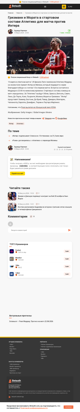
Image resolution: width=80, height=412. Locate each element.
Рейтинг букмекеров (47, 344)
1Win (11, 351)
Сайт (67, 251)
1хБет (11, 344)
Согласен (68, 407)
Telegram (48, 118)
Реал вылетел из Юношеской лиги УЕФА (38, 107)
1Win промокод (14, 368)
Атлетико (20, 123)
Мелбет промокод (15, 366)
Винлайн (12, 353)
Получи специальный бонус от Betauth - (40, 2)
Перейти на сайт (17, 173)
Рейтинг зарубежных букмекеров (51, 346)
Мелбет (12, 346)
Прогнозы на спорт (15, 373)
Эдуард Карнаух (20, 31)
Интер (11, 123)
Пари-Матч (13, 349)
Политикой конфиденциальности (34, 408)
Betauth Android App (18, 396)
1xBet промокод (14, 364)
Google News (62, 118)
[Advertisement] (40, 295)
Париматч (44, 356)
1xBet (42, 352)
